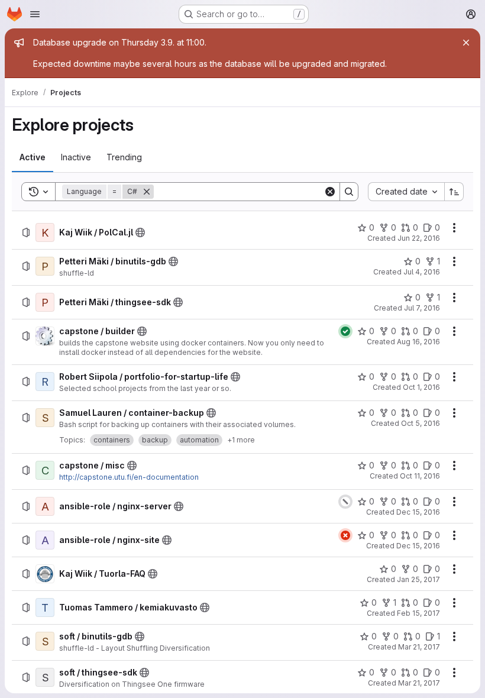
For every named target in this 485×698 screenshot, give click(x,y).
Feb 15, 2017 (418, 613)
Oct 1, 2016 (421, 387)
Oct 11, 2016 (420, 475)
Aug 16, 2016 (418, 341)
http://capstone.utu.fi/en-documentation (129, 477)
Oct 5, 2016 (420, 423)
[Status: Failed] (345, 535)
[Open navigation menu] (34, 14)
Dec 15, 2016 (418, 512)
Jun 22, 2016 (418, 238)
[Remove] (147, 192)
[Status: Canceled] (345, 502)
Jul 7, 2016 (422, 307)
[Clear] (330, 192)
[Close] (466, 42)
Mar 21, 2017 (419, 646)
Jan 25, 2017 (418, 579)
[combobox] (406, 191)
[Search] (349, 191)
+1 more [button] (241, 439)
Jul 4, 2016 (421, 271)
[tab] (32, 157)
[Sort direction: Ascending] (454, 191)
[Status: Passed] (345, 331)
